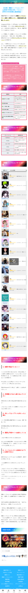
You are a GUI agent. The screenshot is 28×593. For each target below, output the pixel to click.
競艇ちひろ (5, 227)
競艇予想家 (20, 577)
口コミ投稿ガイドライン (7, 583)
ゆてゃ (5, 321)
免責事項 (7, 586)
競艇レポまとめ (5, 246)
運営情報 (7, 581)
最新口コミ (7, 574)
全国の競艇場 (20, 579)
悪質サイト (20, 570)
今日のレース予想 (7, 572)
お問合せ (21, 586)
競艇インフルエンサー (7, 577)
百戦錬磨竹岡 (5, 283)
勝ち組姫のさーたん (5, 198)
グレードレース (20, 572)
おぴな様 (5, 179)
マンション (5, 303)
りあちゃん (5, 331)
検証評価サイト (20, 574)
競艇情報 (7, 579)
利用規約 (21, 581)
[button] (25, 551)
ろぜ (5, 349)
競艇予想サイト (7, 570)
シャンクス (5, 255)
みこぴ (5, 312)
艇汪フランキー (5, 264)
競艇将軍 (5, 218)
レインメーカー (5, 340)
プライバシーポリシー (20, 583)
